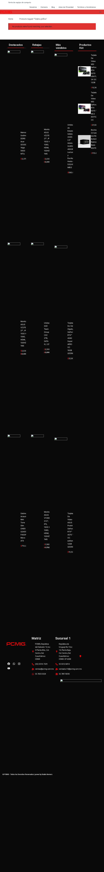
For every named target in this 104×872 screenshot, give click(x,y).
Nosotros (33, 7)
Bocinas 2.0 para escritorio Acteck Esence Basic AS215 (94, 139)
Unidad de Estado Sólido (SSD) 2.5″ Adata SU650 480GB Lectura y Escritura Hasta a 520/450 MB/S (71, 146)
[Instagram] (19, 663)
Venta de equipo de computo (19, 2)
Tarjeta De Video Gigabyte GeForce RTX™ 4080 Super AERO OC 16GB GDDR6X (71, 338)
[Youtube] (8, 668)
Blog (53, 7)
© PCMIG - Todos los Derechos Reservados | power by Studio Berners (27, 774)
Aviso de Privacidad (66, 7)
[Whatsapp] (14, 663)
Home (10, 19)
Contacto (44, 7)
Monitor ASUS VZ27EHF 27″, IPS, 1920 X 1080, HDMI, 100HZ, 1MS (24, 333)
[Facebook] (8, 663)
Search (100, 12)
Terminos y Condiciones (86, 7)
